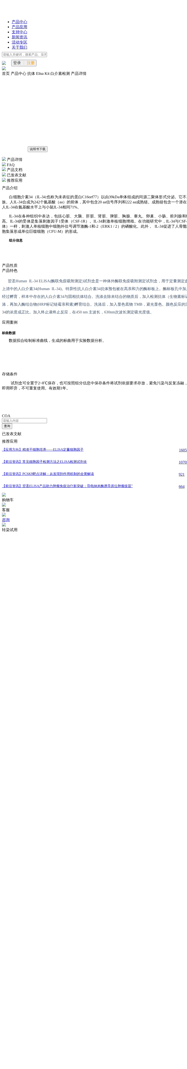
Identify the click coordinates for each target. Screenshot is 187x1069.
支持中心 (19, 32)
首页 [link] (6, 73)
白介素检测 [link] (60, 73)
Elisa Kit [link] (43, 73)
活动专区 (19, 42)
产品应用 (19, 27)
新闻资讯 (19, 37)
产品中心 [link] (19, 73)
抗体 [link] (31, 73)
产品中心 (19, 22)
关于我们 (19, 47)
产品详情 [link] (78, 73)
